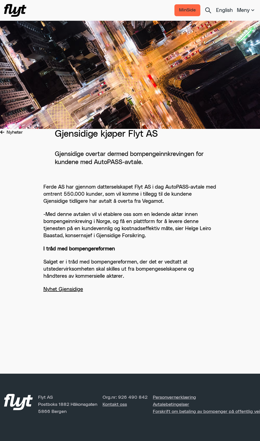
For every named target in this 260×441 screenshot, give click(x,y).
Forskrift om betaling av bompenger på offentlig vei (206, 411)
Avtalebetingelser (171, 404)
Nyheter (15, 132)
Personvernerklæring (174, 397)
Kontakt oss (115, 404)
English (224, 10)
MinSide (187, 10)
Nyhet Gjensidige (63, 289)
